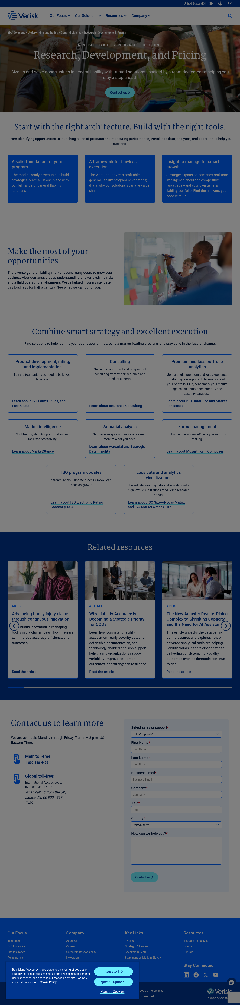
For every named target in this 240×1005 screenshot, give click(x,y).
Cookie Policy (48, 982)
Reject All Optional (112, 982)
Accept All (112, 971)
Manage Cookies (112, 991)
